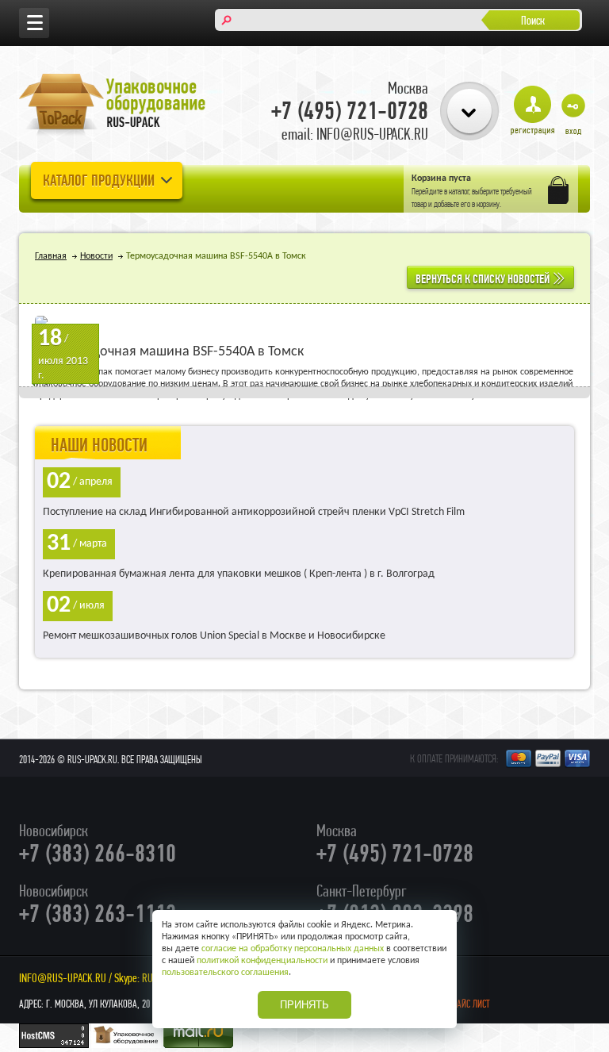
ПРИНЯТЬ (304, 1005)
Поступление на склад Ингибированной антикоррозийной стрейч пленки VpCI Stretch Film (254, 512)
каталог (459, 191)
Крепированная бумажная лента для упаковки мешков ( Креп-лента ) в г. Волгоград (239, 574)
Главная (51, 256)
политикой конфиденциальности (262, 961)
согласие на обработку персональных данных (292, 949)
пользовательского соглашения (225, 972)
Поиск (533, 20)
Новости (96, 256)
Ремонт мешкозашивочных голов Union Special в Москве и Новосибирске (214, 636)
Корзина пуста (441, 178)
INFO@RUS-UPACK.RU (62, 977)
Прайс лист (468, 1003)
